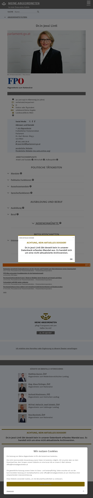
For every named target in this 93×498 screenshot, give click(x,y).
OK (71, 259)
